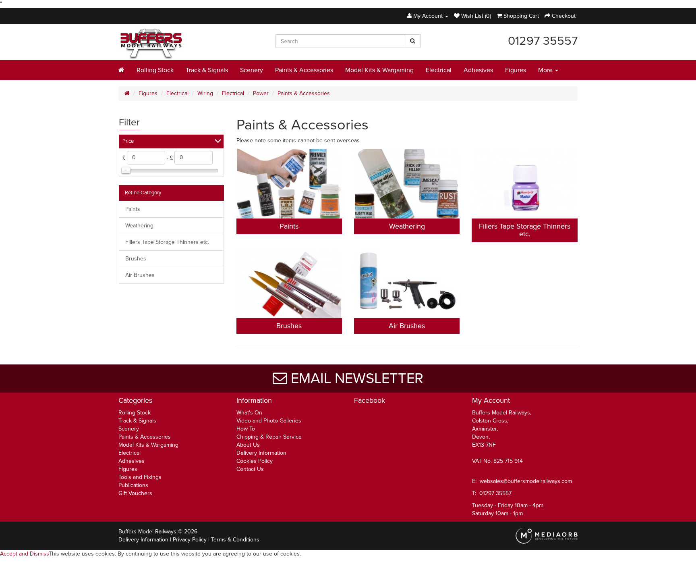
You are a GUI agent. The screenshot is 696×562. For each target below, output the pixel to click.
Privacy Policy (190, 539)
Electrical (439, 70)
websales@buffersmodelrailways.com (526, 481)
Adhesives (478, 70)
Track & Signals (207, 70)
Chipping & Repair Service (269, 436)
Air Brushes (140, 275)
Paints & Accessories (304, 70)
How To (245, 428)
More (546, 70)
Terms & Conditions (235, 539)
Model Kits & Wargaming (379, 70)
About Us (248, 444)
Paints (132, 209)
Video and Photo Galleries (268, 420)
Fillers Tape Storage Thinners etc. (167, 242)
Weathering (139, 225)
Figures (515, 70)
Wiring (205, 93)
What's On (249, 412)
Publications (133, 485)
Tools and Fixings (140, 477)
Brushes (135, 258)
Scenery (251, 70)
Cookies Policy (254, 461)
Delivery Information (261, 453)
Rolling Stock (155, 70)
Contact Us (250, 469)
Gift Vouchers (135, 493)
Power (261, 93)
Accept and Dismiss (24, 553)
